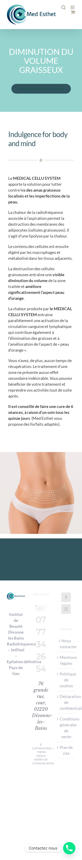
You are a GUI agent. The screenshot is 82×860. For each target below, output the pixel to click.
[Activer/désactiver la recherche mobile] (73, 12)
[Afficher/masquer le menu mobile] (72, 7)
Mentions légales (66, 660)
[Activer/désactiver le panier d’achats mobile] (73, 17)
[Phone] (69, 848)
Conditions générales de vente (66, 727)
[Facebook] (66, 597)
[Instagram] (66, 609)
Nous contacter (66, 643)
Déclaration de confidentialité (66, 702)
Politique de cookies (66, 679)
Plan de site (66, 750)
